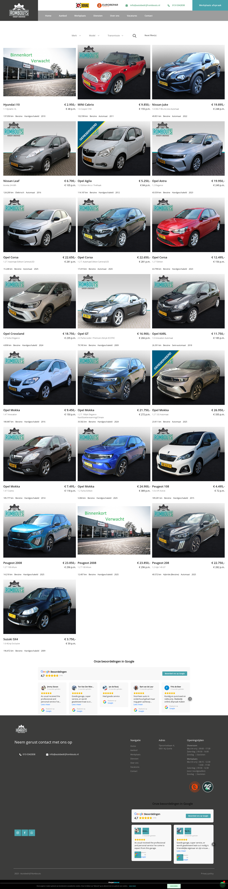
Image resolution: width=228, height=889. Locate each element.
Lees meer (132, 886)
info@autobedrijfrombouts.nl (145, 5)
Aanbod (63, 15)
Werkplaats (80, 15)
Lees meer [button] (45, 704)
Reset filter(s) (150, 35)
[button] (38, 699)
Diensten (97, 15)
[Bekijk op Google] (43, 687)
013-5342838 (178, 5)
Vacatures (132, 15)
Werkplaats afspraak (210, 5)
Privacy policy (207, 873)
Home (48, 15)
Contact (148, 15)
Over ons (114, 15)
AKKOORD (174, 886)
